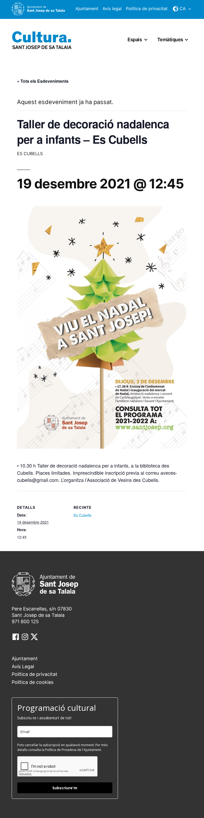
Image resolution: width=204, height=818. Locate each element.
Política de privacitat (147, 8)
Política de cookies (32, 682)
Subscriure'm (64, 787)
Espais (135, 39)
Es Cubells (82, 515)
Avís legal (112, 8)
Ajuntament (86, 8)
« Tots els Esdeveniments (43, 81)
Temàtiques (170, 39)
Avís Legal (23, 666)
